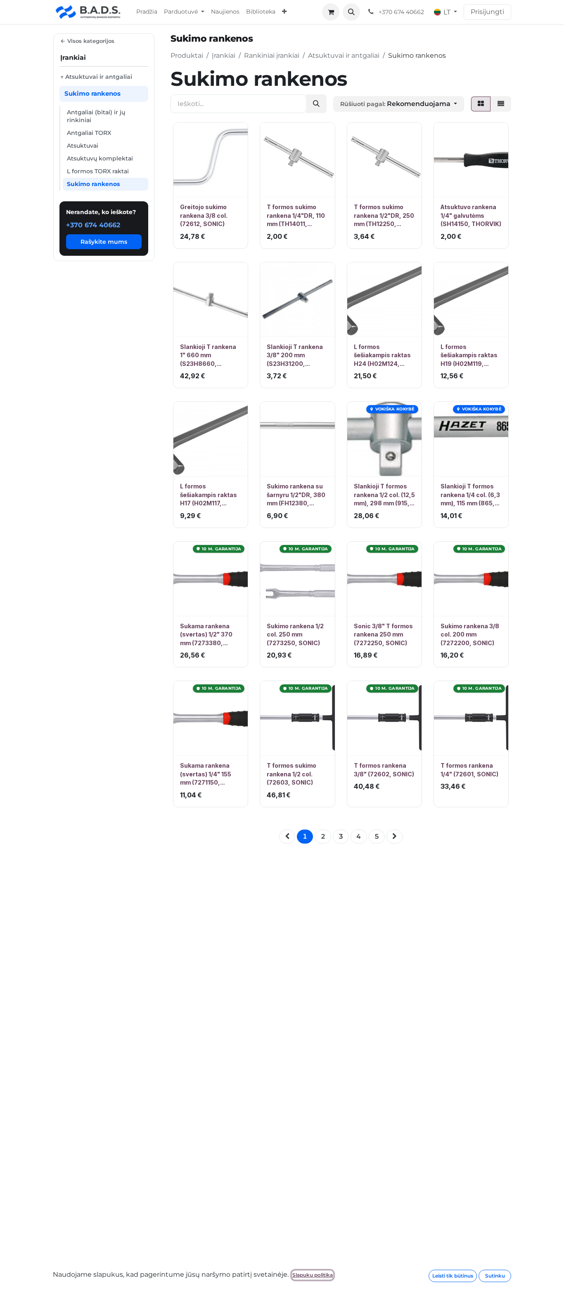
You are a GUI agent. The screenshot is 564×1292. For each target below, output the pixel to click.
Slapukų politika (312, 1275)
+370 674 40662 (93, 225)
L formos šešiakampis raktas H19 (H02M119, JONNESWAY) (469, 355)
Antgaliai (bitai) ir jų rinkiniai (96, 116)
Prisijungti (487, 12)
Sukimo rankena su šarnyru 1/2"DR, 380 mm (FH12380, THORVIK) (296, 495)
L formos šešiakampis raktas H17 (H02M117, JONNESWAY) (208, 495)
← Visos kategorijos (87, 41)
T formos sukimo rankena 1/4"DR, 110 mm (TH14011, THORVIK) (296, 215)
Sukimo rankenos (93, 184)
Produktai (187, 55)
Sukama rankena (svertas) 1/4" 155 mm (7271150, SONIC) (205, 774)
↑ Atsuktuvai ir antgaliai (96, 76)
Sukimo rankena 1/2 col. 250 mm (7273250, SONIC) (295, 634)
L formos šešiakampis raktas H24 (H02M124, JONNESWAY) (382, 355)
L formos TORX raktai (98, 171)
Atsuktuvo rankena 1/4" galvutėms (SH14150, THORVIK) (471, 215)
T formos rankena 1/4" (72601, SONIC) (469, 769)
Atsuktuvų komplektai (100, 158)
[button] (351, 12)
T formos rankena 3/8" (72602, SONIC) (384, 769)
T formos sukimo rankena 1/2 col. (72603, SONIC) (291, 774)
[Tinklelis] (481, 104)
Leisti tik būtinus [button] (452, 1276)
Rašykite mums (104, 241)
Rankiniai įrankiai (271, 55)
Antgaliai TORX (89, 133)
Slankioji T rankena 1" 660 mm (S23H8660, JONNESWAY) (208, 355)
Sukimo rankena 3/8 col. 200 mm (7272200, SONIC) (470, 634)
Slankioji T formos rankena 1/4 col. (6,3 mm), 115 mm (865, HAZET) (470, 495)
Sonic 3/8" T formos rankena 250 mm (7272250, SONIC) (383, 634)
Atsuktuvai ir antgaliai (343, 55)
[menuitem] (147, 12)
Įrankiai (223, 55)
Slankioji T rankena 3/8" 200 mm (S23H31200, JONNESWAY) (295, 355)
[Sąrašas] (501, 104)
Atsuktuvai (82, 145)
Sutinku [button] (495, 1276)
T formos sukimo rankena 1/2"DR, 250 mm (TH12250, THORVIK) (384, 215)
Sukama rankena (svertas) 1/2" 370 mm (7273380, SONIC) (206, 634)
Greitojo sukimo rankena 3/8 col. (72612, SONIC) (203, 215)
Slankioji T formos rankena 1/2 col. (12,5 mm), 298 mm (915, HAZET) (384, 495)
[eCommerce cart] (330, 12)
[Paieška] (316, 103)
